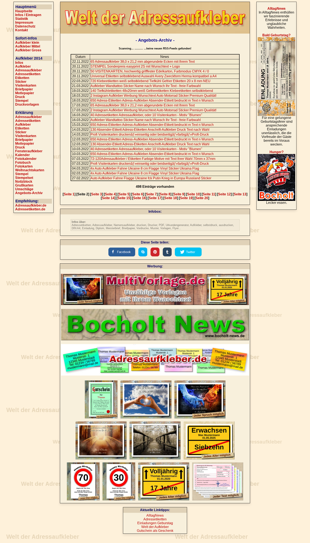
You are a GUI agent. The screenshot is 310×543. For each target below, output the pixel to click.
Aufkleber (23, 66)
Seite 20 (201, 198)
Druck (20, 97)
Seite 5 (124, 194)
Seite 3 (96, 194)
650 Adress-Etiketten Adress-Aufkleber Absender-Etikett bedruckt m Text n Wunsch (152, 100)
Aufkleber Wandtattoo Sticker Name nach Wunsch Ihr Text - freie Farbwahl (145, 86)
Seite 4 (110, 194)
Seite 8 (165, 194)
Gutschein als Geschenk (155, 530)
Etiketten (22, 78)
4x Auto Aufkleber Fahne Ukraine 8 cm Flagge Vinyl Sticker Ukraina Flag (144, 168)
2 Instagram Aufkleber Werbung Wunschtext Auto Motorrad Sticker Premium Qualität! (153, 95)
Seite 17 (155, 198)
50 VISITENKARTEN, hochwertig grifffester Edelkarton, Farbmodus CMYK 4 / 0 (149, 71)
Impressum (24, 22)
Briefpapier (24, 89)
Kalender (22, 155)
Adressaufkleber (28, 70)
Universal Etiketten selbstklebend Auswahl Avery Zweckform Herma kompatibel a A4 (153, 76)
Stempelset (24, 178)
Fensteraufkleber (28, 151)
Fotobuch (23, 162)
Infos (19, 62)
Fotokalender (25, 159)
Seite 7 (151, 194)
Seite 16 (139, 198)
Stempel (21, 100)
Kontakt (21, 30)
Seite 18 (170, 198)
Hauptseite (23, 11)
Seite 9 (178, 194)
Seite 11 (209, 194)
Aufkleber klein (27, 42)
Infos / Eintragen (28, 15)
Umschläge (24, 189)
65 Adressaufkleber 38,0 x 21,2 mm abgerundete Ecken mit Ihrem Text (142, 61)
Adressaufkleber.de (30, 205)
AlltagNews (155, 515)
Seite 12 (224, 194)
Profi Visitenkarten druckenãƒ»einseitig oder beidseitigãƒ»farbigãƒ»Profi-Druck (149, 134)
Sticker (20, 81)
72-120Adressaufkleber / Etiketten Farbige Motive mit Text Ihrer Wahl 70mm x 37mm (152, 159)
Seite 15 (123, 198)
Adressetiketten (27, 74)
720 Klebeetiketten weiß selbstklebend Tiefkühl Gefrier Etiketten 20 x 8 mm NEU (150, 81)
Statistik (21, 18)
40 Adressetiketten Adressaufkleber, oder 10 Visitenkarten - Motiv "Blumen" (146, 115)
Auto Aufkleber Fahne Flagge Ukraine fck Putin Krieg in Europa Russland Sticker (150, 178)
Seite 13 (240, 194)
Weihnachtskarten (29, 170)
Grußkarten (24, 185)
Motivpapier (24, 93)
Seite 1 (69, 194)
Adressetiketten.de (30, 209)
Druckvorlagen (27, 104)
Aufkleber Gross (28, 50)
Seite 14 (108, 198)
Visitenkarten (25, 85)
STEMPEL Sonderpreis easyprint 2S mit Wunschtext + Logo (135, 66)
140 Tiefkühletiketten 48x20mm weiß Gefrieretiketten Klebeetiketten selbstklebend (151, 91)
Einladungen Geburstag (155, 523)
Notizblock (23, 181)
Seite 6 (137, 194)
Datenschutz (25, 26)
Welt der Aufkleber (155, 527)
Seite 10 (193, 194)
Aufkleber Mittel (27, 46)
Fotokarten (24, 166)
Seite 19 (186, 198)
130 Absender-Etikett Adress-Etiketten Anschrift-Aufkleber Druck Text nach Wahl (149, 129)
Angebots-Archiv (29, 193)
